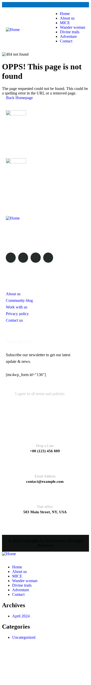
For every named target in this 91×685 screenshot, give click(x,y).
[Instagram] (35, 257)
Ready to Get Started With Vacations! (40, 181)
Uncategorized (23, 637)
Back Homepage (19, 98)
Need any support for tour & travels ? (40, 134)
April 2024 (21, 616)
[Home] (13, 29)
